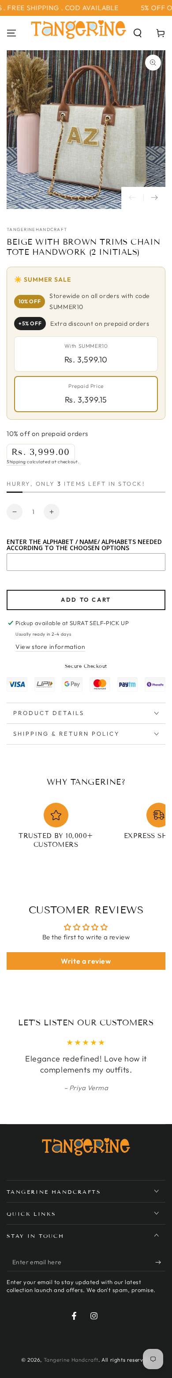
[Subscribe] (160, 1262)
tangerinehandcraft (37, 229)
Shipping (16, 462)
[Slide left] (132, 198)
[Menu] (11, 33)
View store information (50, 647)
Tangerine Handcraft (71, 1359)
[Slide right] (154, 198)
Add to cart (86, 599)
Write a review (86, 961)
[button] (137, 33)
